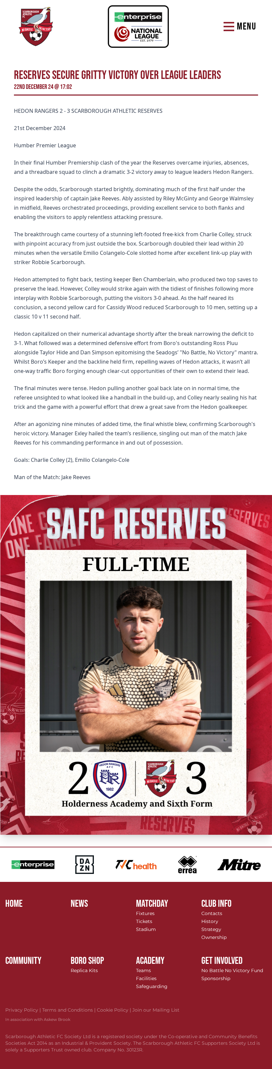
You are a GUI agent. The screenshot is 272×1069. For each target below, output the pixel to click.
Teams (143, 970)
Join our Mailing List (155, 1010)
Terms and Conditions (69, 1010)
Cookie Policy (114, 1010)
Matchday (152, 904)
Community (23, 961)
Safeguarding (152, 986)
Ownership (214, 937)
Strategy (211, 929)
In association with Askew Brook (37, 1019)
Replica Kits (84, 970)
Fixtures (145, 913)
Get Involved (221, 961)
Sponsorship (215, 978)
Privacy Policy (23, 1010)
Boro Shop (87, 961)
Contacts (211, 913)
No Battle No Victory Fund (232, 970)
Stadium (146, 929)
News (79, 904)
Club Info (216, 904)
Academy (150, 961)
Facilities (146, 978)
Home (14, 904)
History (209, 921)
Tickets (144, 921)
